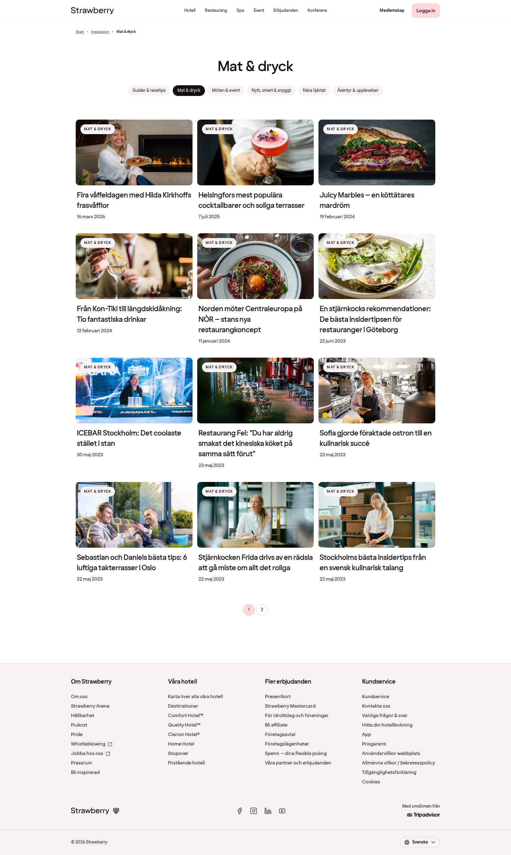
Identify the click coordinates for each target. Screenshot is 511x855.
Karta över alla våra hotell (195, 696)
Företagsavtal (280, 734)
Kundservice (375, 696)
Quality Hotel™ (184, 725)
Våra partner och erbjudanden (298, 763)
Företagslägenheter (287, 744)
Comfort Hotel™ (185, 715)
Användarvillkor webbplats (391, 753)
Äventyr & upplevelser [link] (358, 90)
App (366, 734)
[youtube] (282, 810)
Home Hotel (181, 744)
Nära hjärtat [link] (314, 90)
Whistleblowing (88, 744)
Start (80, 32)
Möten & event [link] (226, 90)
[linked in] (267, 810)
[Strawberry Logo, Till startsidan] (92, 10)
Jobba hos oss (87, 753)
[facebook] (239, 810)
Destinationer (183, 706)
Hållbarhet (82, 715)
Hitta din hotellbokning (387, 725)
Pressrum (81, 763)
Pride (77, 734)
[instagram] (253, 810)
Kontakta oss (376, 706)
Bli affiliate (276, 725)
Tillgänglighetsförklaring (389, 772)
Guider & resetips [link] (149, 90)
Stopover (178, 753)
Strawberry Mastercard (290, 706)
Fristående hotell (186, 763)
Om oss (79, 696)
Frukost (79, 725)
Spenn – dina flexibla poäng (296, 753)
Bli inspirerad (85, 772)
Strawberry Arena (90, 706)
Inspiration (100, 32)
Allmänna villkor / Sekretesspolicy (398, 763)
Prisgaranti (374, 744)
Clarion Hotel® (184, 734)
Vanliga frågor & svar (384, 715)
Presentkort (278, 696)
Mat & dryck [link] (188, 90)
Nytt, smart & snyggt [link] (271, 90)
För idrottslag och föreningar (297, 715)
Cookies (371, 782)
